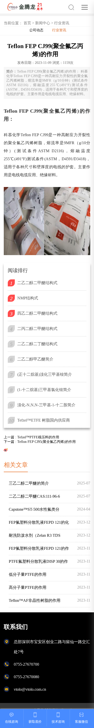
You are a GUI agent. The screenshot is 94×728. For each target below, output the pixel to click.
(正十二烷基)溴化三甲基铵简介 (44, 374)
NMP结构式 (27, 298)
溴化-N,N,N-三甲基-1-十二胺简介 (46, 405)
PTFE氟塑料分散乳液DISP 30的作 (49, 561)
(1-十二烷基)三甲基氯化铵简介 (44, 390)
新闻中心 (42, 23)
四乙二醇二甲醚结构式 (37, 313)
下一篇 (40, 442)
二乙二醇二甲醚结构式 (37, 283)
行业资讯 (61, 23)
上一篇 (31, 437)
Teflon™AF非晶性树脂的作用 (49, 600)
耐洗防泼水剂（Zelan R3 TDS (49, 535)
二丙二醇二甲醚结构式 (37, 328)
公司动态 (36, 30)
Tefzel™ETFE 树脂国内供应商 (43, 420)
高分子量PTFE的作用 (49, 587)
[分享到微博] (6, 449)
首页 (27, 23)
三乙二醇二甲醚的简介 (49, 483)
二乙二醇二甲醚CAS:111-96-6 (49, 496)
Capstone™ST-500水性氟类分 (49, 509)
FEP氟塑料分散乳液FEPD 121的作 (49, 548)
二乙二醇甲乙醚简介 (35, 359)
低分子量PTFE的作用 (49, 574)
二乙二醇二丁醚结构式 (37, 344)
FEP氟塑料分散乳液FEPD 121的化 (49, 522)
